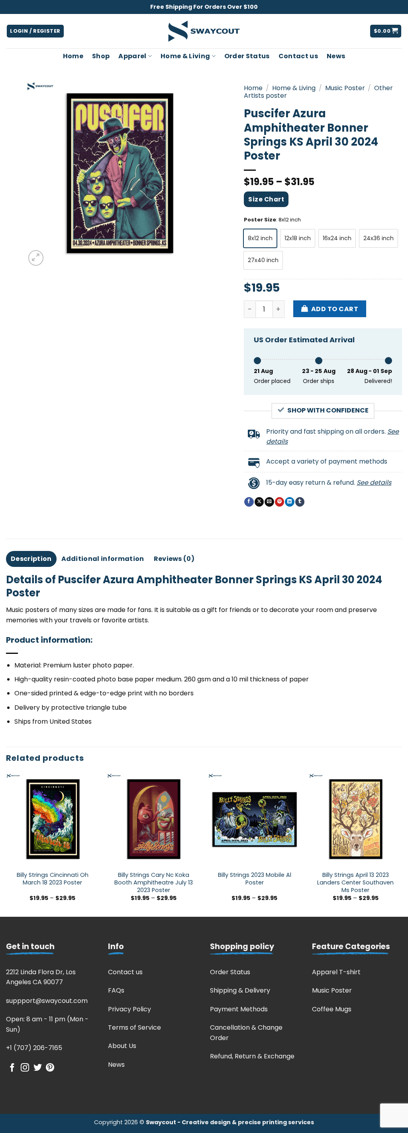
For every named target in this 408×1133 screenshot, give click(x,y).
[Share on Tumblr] (299, 502)
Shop (101, 56)
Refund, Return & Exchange (252, 1056)
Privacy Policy (129, 1009)
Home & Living (185, 56)
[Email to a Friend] (269, 502)
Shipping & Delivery (240, 990)
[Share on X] (259, 502)
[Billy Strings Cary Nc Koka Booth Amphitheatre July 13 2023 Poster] (153, 819)
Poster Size (260, 220)
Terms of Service (134, 1027)
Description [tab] (31, 558)
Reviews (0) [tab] (174, 558)
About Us (122, 1045)
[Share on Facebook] (248, 502)
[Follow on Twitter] (37, 1068)
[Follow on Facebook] (12, 1068)
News (336, 56)
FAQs (116, 990)
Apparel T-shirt (336, 972)
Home (73, 56)
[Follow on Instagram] (25, 1068)
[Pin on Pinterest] (279, 502)
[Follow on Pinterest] (50, 1068)
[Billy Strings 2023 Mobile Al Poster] (254, 819)
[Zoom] (36, 258)
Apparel (132, 56)
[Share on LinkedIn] (289, 502)
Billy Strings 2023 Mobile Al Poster (254, 878)
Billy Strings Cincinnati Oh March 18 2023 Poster (52, 878)
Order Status (247, 56)
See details (374, 482)
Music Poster (345, 88)
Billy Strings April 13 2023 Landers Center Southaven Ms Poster (355, 882)
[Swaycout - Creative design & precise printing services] (204, 31)
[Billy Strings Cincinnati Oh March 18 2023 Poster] (52, 819)
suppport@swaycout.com (47, 1000)
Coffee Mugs (331, 1009)
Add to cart (334, 309)
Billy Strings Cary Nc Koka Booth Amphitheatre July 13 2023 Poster (153, 882)
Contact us (298, 56)
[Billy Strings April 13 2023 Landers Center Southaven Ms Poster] (355, 819)
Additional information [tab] (102, 558)
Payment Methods (239, 1009)
